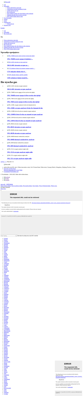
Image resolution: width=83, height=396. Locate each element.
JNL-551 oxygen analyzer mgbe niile (19, 158)
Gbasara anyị (7, 22)
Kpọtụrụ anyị (7, 25)
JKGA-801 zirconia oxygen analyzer (19, 89)
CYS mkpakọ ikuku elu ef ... (16, 71)
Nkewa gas (54, 185)
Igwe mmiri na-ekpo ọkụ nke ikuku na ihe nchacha (20, 13)
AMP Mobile (9, 184)
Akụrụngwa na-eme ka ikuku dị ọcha (16, 9)
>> (6, 161)
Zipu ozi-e (3, 188)
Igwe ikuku (35, 185)
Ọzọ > (3, 161)
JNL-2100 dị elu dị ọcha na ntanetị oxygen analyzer (24, 121)
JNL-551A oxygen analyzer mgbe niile (20, 152)
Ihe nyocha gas (11, 12)
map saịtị (3, 184)
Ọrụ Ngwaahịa (8, 18)
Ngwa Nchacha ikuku (44, 185)
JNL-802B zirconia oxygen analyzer (19, 133)
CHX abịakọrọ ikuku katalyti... (17, 78)
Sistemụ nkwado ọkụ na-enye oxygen (16, 15)
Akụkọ (5, 19)
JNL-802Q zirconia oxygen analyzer (19, 127)
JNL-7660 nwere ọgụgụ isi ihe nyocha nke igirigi (23, 102)
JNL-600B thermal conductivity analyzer (20, 139)
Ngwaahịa (6, 6)
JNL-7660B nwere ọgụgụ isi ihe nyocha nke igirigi (23, 95)
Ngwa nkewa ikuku (6, 185)
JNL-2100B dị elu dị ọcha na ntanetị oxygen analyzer (25, 114)
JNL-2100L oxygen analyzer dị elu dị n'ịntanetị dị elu (25, 108)
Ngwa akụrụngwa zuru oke (14, 7)
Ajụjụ (5, 21)
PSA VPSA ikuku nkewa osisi (15, 16)
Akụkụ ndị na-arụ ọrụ (12, 10)
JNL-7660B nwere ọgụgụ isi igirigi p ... (20, 59)
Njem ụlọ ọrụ (10, 24)
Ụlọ (5, 4)
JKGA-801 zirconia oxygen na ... (18, 65)
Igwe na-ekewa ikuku (17, 185)
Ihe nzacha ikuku (27, 185)
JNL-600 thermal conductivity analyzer (20, 146)
